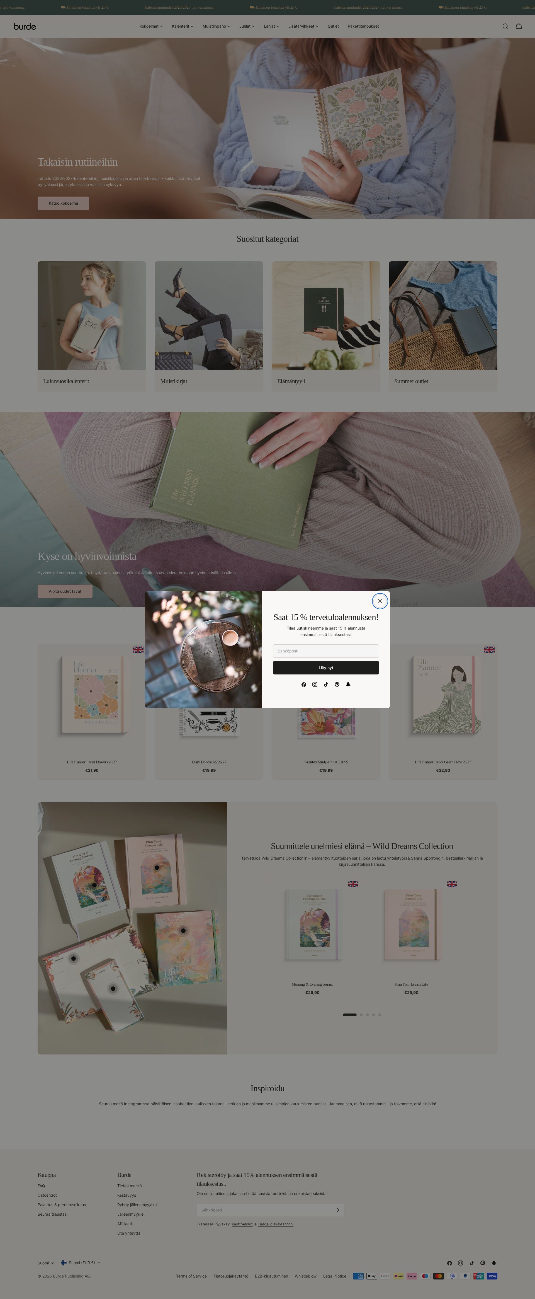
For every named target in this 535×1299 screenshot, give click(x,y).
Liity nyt (326, 667)
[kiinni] (380, 601)
